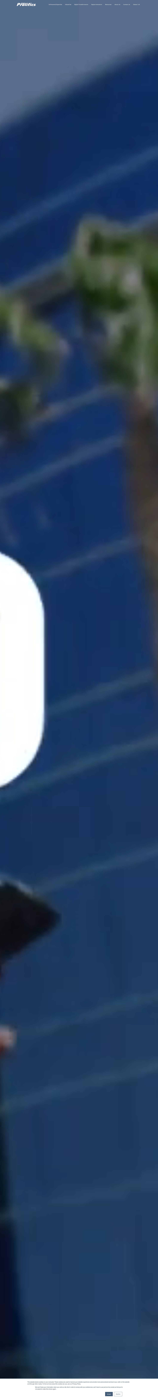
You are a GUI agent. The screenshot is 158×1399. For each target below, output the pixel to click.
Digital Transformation (81, 4)
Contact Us (126, 4)
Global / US (136, 4)
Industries (68, 4)
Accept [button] (109, 1394)
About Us (117, 4)
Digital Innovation (96, 4)
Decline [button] (118, 1394)
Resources (108, 4)
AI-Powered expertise (55, 4)
